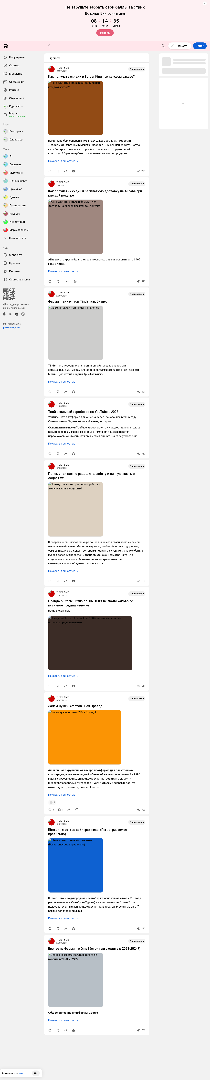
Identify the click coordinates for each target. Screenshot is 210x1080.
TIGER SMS (62, 67)
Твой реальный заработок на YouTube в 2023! (83, 412)
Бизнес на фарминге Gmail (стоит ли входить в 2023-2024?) (94, 949)
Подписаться (137, 69)
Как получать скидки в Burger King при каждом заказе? (91, 77)
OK (35, 1073)
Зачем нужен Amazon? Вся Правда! (75, 706)
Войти (200, 46)
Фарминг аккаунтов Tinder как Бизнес (77, 301)
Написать (182, 46)
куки (21, 1073)
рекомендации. (12, 327)
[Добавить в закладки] (57, 171)
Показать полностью (61, 161)
